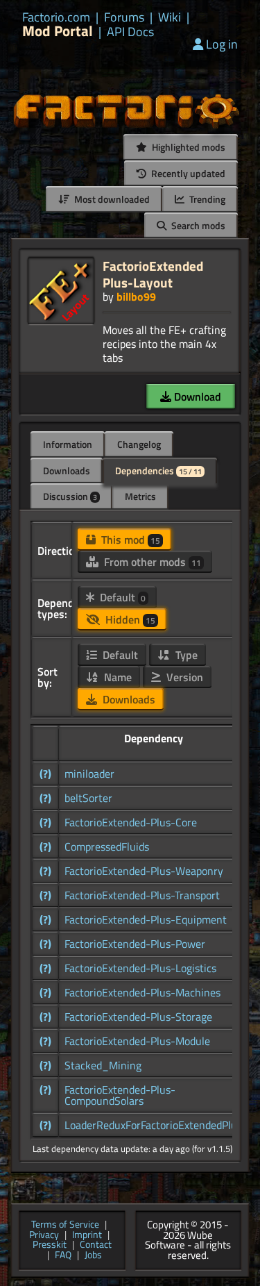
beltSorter (88, 798)
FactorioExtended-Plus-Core (130, 822)
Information (67, 444)
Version (183, 677)
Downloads (66, 470)
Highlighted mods (187, 147)
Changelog (139, 444)
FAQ (63, 1256)
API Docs (130, 32)
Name (116, 677)
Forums (124, 17)
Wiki (169, 17)
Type (185, 654)
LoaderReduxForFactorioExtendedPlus (153, 1125)
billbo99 (136, 296)
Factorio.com (56, 17)
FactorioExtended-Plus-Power (134, 943)
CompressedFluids (106, 846)
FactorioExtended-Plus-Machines (142, 992)
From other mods (151, 561)
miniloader (89, 773)
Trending (206, 199)
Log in (222, 44)
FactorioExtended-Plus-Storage (138, 1016)
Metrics (140, 496)
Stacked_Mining (102, 1065)
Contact (96, 1245)
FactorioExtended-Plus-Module (137, 1041)
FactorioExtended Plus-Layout (153, 274)
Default (121, 597)
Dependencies (158, 470)
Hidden (129, 619)
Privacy (44, 1235)
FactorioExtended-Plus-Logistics (140, 968)
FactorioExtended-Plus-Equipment (145, 919)
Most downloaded (111, 199)
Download (196, 396)
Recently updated (187, 173)
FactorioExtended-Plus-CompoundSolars (119, 1095)
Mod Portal (57, 31)
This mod (129, 539)
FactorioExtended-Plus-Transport (142, 895)
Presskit (50, 1245)
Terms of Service (65, 1225)
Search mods (197, 225)
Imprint (87, 1235)
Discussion (70, 496)
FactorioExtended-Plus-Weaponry (143, 870)
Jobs (93, 1256)
